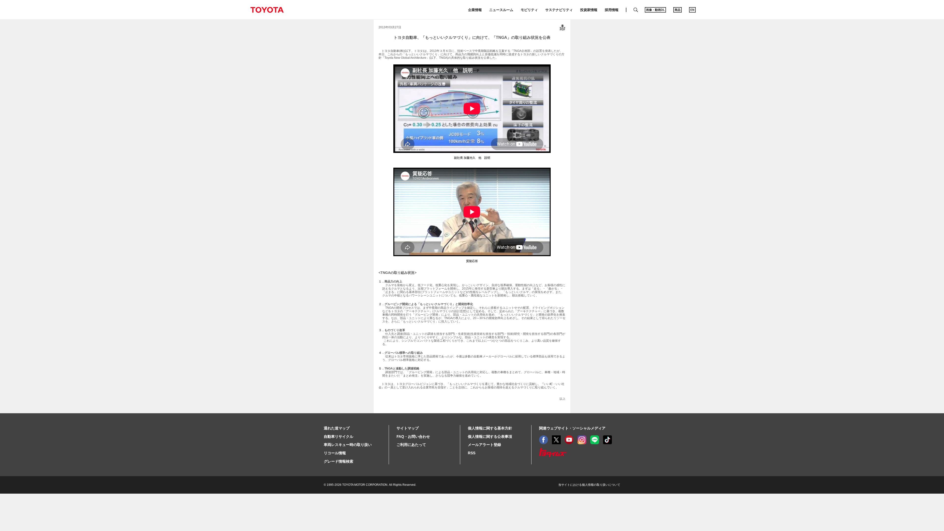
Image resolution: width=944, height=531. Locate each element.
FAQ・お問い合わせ (413, 436)
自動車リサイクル (338, 436)
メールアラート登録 (484, 444)
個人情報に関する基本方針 (490, 428)
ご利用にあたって (411, 444)
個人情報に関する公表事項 (490, 436)
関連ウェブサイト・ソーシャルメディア (572, 428)
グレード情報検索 (338, 461)
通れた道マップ (337, 428)
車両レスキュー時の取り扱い (348, 444)
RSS (471, 453)
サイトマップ (408, 428)
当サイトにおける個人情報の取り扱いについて (589, 485)
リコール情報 (335, 453)
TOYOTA (267, 10)
